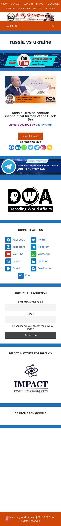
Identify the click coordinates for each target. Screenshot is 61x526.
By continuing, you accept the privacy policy (32, 327)
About (4, 4)
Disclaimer (54, 4)
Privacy (40, 4)
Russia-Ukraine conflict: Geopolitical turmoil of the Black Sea (30, 116)
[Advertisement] (30, 463)
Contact (15, 4)
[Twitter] (30, 147)
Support (28, 4)
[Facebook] (11, 147)
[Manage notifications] (7, 518)
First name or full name (30, 301)
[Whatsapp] (24, 147)
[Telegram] (37, 147)
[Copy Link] (49, 147)
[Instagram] (43, 147)
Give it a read (30, 136)
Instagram (24, 8)
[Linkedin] (18, 147)
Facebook (50, 8)
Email (31, 313)
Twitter (37, 8)
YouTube (10, 8)
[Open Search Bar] (53, 26)
